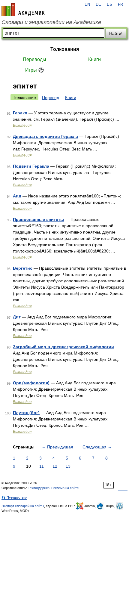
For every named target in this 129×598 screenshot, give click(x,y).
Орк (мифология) (31, 382)
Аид (17, 196)
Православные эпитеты (38, 219)
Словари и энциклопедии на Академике (51, 22)
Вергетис (22, 268)
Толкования (64, 49)
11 (41, 466)
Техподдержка (39, 488)
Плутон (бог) (26, 412)
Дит (17, 316)
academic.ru (23, 9)
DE (98, 4)
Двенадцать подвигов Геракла (45, 136)
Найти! (115, 33)
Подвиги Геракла (31, 166)
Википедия (22, 125)
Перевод (50, 97)
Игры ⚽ (34, 70)
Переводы (34, 59)
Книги (94, 59)
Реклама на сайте (65, 488)
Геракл (20, 112)
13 (68, 466)
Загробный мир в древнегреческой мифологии (63, 346)
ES (109, 4)
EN (87, 4)
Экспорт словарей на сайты (23, 506)
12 (54, 466)
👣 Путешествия (14, 497)
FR (120, 4)
